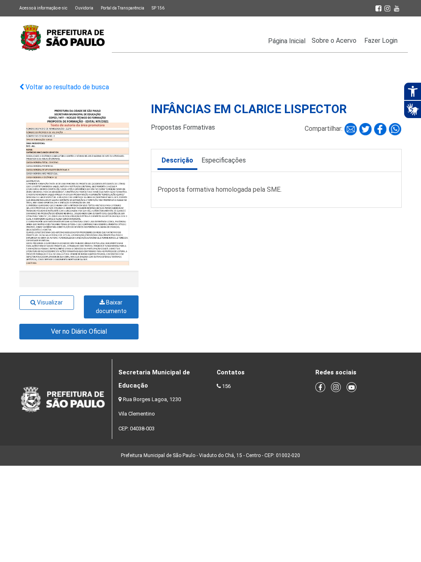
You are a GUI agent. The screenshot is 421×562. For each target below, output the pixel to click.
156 (226, 386)
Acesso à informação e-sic (43, 8)
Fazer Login (381, 40)
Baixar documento (111, 306)
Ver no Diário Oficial (79, 331)
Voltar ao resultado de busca (66, 87)
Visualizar (49, 302)
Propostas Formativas (183, 127)
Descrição (177, 160)
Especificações (223, 160)
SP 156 (158, 8)
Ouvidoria (84, 8)
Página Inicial (286, 41)
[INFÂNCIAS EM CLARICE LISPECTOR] (351, 129)
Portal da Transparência (122, 8)
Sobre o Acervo (334, 40)
